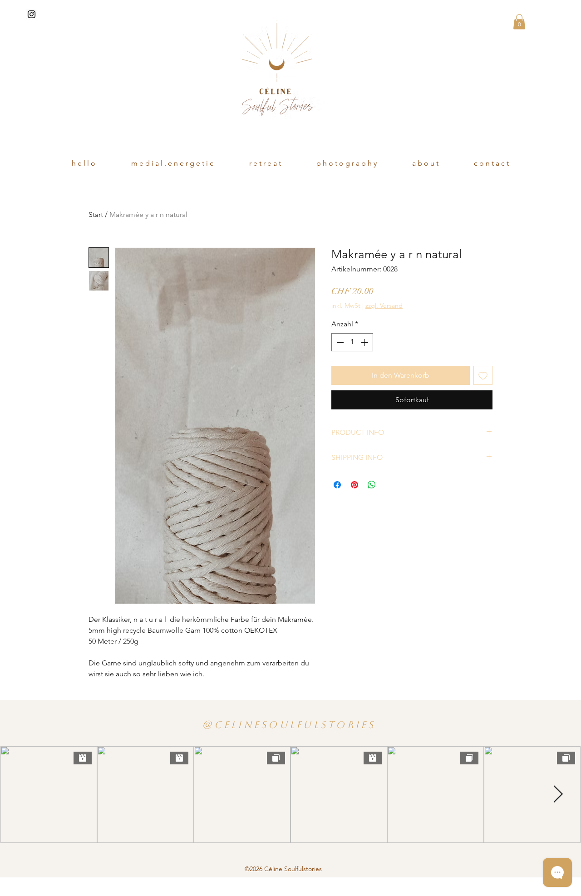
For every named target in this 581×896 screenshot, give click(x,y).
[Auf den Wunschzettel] (482, 375)
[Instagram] (31, 14)
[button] (519, 21)
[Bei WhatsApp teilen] (371, 484)
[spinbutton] (352, 342)
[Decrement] (339, 342)
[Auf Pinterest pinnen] (354, 484)
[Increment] (365, 342)
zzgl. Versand (384, 305)
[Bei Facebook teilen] (337, 484)
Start (96, 214)
